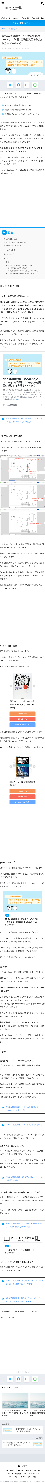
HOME (23, 1466)
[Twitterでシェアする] (10, 85)
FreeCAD (9, 1474)
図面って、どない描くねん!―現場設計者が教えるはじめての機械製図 (22, 704)
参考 (7, 262)
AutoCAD (35, 18)
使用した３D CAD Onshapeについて (20, 265)
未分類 (15, 1387)
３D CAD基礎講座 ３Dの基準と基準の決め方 (24, 1125)
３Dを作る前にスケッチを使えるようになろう (24, 271)
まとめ (6, 258)
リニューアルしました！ (22, 23)
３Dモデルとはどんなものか (17, 268)
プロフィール (5, 18)
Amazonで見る (22, 713)
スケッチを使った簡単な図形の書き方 (21, 273)
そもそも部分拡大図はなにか (16, 243)
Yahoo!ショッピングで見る (23, 724)
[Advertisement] (32, 8)
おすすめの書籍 (9, 250)
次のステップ (8, 254)
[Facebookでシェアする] (18, 85)
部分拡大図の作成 (10, 239)
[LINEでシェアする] (35, 85)
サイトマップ (14, 1477)
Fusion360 (26, 18)
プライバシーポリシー (31, 1474)
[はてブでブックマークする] (26, 85)
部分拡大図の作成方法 (13, 245)
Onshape (16, 18)
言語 (34, 1477)
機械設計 (17, 1474)
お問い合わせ (26, 1477)
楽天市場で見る (22, 719)
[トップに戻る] (3, 1472)
